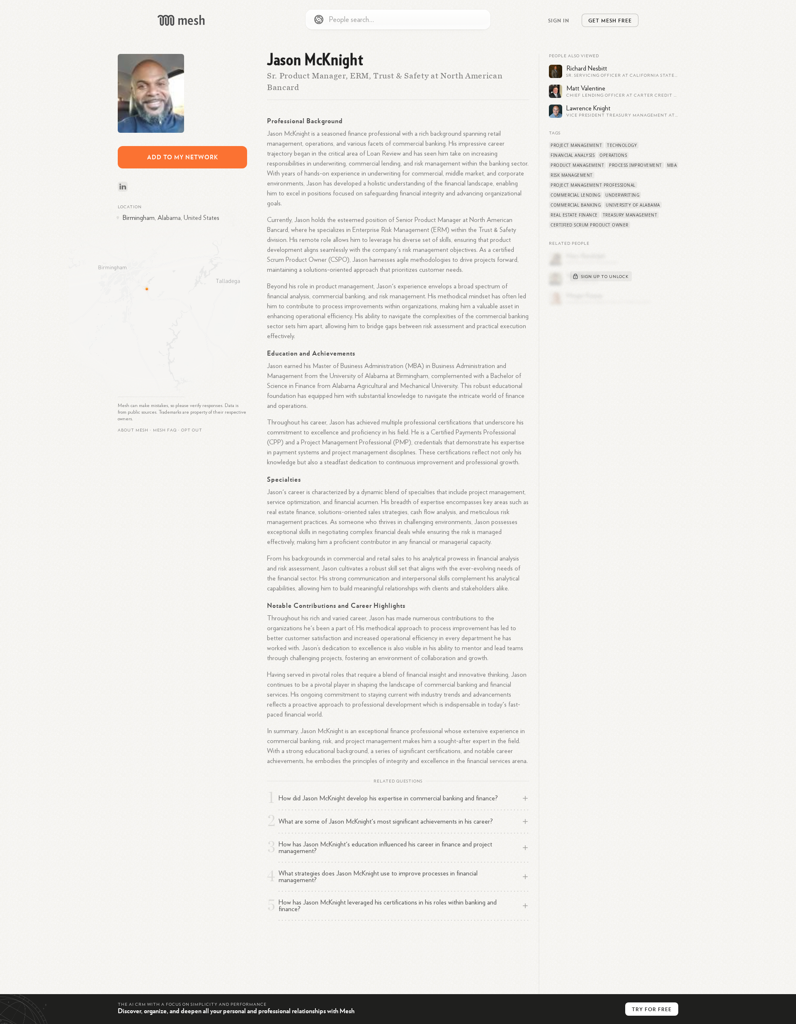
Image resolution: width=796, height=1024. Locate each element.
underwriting (622, 195)
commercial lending (575, 195)
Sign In (558, 20)
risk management (572, 175)
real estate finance (574, 215)
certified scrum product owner (590, 225)
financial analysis (573, 155)
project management (576, 145)
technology (622, 145)
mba (672, 165)
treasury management (630, 215)
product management (577, 165)
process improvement (635, 165)
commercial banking (576, 205)
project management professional (593, 185)
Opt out (191, 430)
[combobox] (398, 19)
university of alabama (633, 205)
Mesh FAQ (165, 430)
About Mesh (133, 430)
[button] (165, 430)
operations (613, 155)
